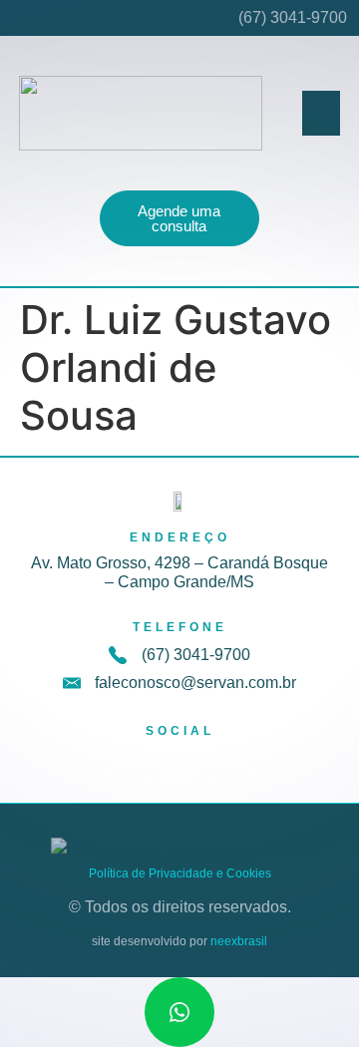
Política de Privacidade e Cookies (180, 873)
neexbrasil (238, 941)
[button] (321, 113)
